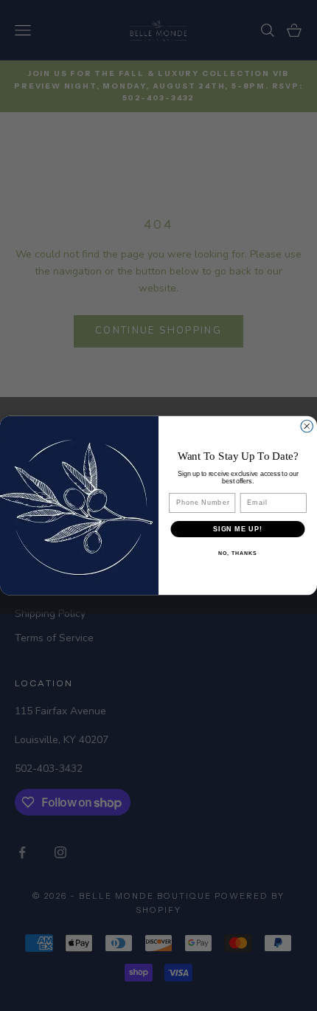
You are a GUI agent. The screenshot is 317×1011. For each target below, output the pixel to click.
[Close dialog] (307, 426)
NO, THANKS (237, 553)
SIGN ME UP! (237, 528)
